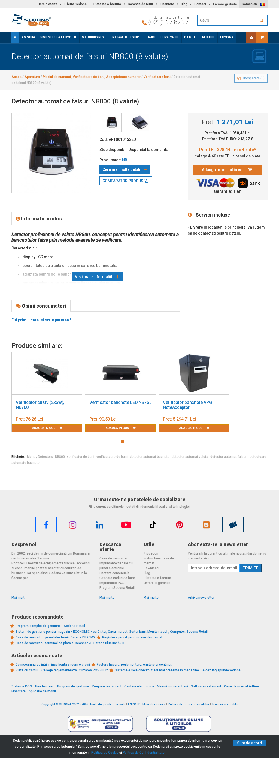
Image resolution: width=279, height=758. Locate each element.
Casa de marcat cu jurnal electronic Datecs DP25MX (55, 637)
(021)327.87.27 (168, 22)
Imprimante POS (112, 583)
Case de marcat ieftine (241, 686)
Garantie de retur (140, 4)
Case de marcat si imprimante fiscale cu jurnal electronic (116, 563)
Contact (200, 4)
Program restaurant (107, 686)
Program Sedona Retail (117, 588)
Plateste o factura (107, 4)
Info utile (208, 37)
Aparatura (28, 37)
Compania (226, 37)
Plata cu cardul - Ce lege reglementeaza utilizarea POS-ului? (62, 670)
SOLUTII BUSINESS (94, 37)
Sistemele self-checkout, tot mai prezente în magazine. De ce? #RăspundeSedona (178, 670)
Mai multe (106, 597)
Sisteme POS (21, 686)
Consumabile (169, 37)
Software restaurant (206, 686)
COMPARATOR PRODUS (123, 181)
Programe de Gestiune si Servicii (133, 37)
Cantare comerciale (114, 573)
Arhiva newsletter (201, 597)
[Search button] (262, 20)
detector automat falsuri (228, 457)
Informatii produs (41, 218)
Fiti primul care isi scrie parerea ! (41, 320)
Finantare (167, 4)
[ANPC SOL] (178, 723)
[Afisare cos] (262, 37)
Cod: (103, 139)
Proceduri (151, 553)
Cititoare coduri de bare (117, 578)
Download (151, 568)
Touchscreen (44, 686)
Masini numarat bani (172, 686)
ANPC (132, 704)
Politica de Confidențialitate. (144, 752)
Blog (184, 4)
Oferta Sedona (75, 4)
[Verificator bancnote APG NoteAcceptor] (194, 373)
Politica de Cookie (105, 752)
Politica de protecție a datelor (188, 704)
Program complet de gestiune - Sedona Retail (50, 626)
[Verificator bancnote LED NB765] (120, 373)
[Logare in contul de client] (251, 37)
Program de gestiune (73, 686)
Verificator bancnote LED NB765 (120, 402)
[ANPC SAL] (100, 723)
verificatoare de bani (112, 457)
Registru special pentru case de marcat (132, 637)
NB (124, 160)
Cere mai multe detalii (122, 169)
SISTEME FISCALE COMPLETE (58, 37)
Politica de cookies (151, 704)
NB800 (60, 457)
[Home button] (15, 37)
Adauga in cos (44, 428)
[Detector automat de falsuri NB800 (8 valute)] (111, 122)
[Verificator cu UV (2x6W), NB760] (47, 373)
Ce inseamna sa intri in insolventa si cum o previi (53, 664)
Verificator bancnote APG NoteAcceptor (187, 405)
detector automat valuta (190, 457)
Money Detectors (40, 457)
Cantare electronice (139, 686)
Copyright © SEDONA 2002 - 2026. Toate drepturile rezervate (83, 704)
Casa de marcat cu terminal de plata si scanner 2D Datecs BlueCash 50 (70, 643)
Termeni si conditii (225, 704)
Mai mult (18, 597)
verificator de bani (80, 457)
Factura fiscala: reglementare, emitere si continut (134, 664)
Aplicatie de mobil (42, 691)
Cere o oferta (47, 4)
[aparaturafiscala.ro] (51, 20)
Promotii (190, 37)
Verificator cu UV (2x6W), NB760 (40, 405)
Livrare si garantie (157, 583)
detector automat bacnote (149, 457)
